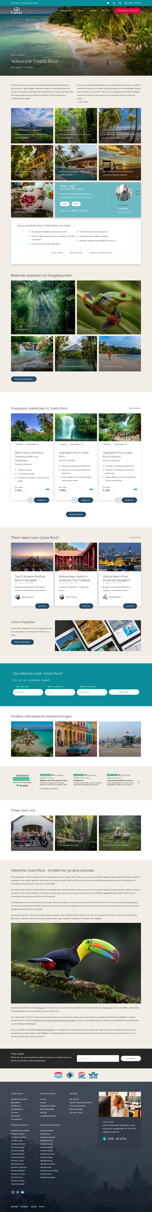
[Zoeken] (120, 3)
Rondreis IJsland (17, 1161)
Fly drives (14, 1112)
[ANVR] (59, 1075)
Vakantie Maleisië (46, 1147)
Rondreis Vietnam (17, 1154)
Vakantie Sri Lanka (47, 1154)
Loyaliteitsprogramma (48, 1116)
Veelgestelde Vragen (47, 1106)
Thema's (80, 11)
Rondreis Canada (17, 1151)
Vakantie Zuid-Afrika (47, 1137)
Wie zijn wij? (74, 1099)
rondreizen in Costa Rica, (45, 1030)
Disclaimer (24, 1206)
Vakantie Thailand (46, 1131)
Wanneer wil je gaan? (88, 686)
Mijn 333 (43, 1112)
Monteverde (107, 1008)
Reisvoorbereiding (47, 1109)
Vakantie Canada (46, 1144)
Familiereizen (16, 1106)
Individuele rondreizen (19, 1099)
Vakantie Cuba (45, 1174)
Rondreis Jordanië (18, 1181)
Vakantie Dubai (45, 1167)
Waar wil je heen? (22, 686)
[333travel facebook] (13, 1192)
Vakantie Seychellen (47, 1177)
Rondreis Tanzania (18, 1157)
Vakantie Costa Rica (47, 1164)
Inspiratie (92, 11)
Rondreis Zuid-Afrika (18, 1137)
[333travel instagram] (18, 1192)
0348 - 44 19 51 (79, 210)
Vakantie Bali (45, 1134)
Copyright (14, 1206)
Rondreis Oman (17, 1177)
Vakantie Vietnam (46, 1151)
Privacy (42, 1206)
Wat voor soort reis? (55, 686)
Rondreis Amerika (17, 1147)
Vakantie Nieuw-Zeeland (49, 1171)
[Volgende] (137, 193)
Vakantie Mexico (46, 1161)
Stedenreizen (16, 1116)
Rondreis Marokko (18, 1171)
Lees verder (83, 102)
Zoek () (124, 692)
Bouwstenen (15, 1102)
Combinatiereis (16, 1119)
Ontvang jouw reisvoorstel (127, 10)
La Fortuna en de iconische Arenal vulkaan (60, 1020)
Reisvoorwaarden (76, 1109)
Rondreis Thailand (17, 1134)
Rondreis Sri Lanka (18, 1174)
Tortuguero (40, 1008)
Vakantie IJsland (46, 1157)
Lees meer (42, 606)
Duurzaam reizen (76, 1112)
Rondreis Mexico (17, 1164)
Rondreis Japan (17, 1141)
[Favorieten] (108, 3)
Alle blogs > (135, 537)
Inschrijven (131, 1058)
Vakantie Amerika (46, 1141)
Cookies (34, 1206)
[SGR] (82, 1075)
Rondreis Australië (18, 1184)
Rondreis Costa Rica (18, 1167)
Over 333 (105, 11)
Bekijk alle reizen (76, 514)
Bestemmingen (66, 11)
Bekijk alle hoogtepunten (24, 379)
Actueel (43, 1102)
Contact (65, 204)
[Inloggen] (114, 3)
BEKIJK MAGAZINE (22, 642)
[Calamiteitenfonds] (70, 1075)
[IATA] (93, 1075)
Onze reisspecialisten (78, 1106)
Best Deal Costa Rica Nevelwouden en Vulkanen (29, 456)
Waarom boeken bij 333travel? (81, 1102)
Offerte (76, 204)
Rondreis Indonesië (18, 1144)
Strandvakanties (17, 1109)
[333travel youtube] (22, 1192)
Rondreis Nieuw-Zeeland (20, 1131)
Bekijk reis (42, 500)
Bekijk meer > (135, 408)
